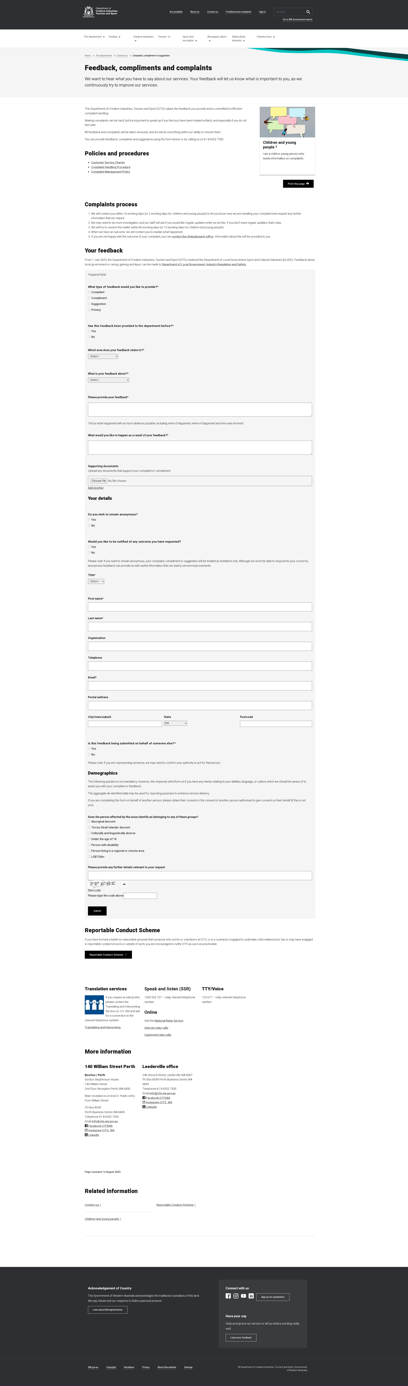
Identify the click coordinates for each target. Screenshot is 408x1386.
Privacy (96, 310)
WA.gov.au (93, 1367)
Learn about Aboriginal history (108, 1309)
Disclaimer (129, 1367)
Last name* (95, 618)
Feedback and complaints (238, 12)
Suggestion (98, 304)
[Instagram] (235, 1296)
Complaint (97, 292)
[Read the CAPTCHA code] (124, 884)
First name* (95, 599)
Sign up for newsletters (272, 1297)
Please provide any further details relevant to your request (126, 867)
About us (194, 12)
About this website (167, 1367)
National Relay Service (169, 1021)
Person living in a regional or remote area (117, 851)
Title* (91, 575)
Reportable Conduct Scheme (106, 955)
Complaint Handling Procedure (110, 167)
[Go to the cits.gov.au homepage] (100, 11)
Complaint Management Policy (110, 172)
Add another (96, 488)
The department (93, 37)
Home (88, 55)
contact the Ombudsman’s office (192, 237)
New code (94, 890)
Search (309, 12)
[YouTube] (243, 1296)
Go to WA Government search (297, 19)
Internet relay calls (156, 1028)
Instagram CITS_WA (101, 1130)
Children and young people (102, 1219)
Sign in (262, 12)
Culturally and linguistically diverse (113, 833)
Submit (97, 911)
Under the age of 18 (104, 839)
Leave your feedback (241, 1337)
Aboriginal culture (216, 37)
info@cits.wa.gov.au (105, 1121)
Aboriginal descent (103, 821)
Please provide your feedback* (108, 397)
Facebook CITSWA (100, 1126)
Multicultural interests (238, 39)
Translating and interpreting (102, 1027)
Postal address (98, 697)
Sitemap (188, 1367)
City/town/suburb (99, 717)
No (93, 337)
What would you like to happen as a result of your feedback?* (128, 435)
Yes (93, 331)
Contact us (212, 12)
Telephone (95, 658)
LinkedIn (93, 1135)
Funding (113, 37)
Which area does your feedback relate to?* (116, 350)
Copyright (111, 1367)
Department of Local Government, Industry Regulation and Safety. (204, 264)
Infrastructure (264, 37)
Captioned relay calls (157, 1035)
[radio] (89, 292)
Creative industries (143, 37)
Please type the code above (106, 896)
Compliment (99, 298)
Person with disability (105, 845)
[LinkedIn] (251, 1296)
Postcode (246, 717)
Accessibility (176, 12)
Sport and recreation (188, 39)
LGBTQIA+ (98, 857)
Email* (92, 677)
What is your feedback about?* (108, 374)
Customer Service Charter (108, 162)
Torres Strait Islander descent (110, 827)
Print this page (296, 184)
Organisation (96, 638)
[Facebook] (228, 1296)
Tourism (162, 37)
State (167, 717)
